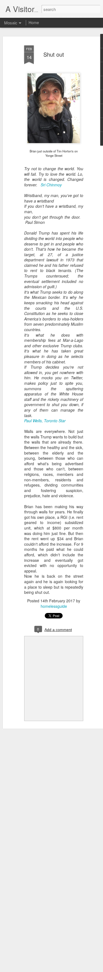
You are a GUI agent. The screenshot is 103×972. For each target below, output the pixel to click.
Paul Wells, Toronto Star (45, 420)
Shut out (53, 54)
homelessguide (54, 606)
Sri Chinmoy (51, 184)
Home (34, 22)
